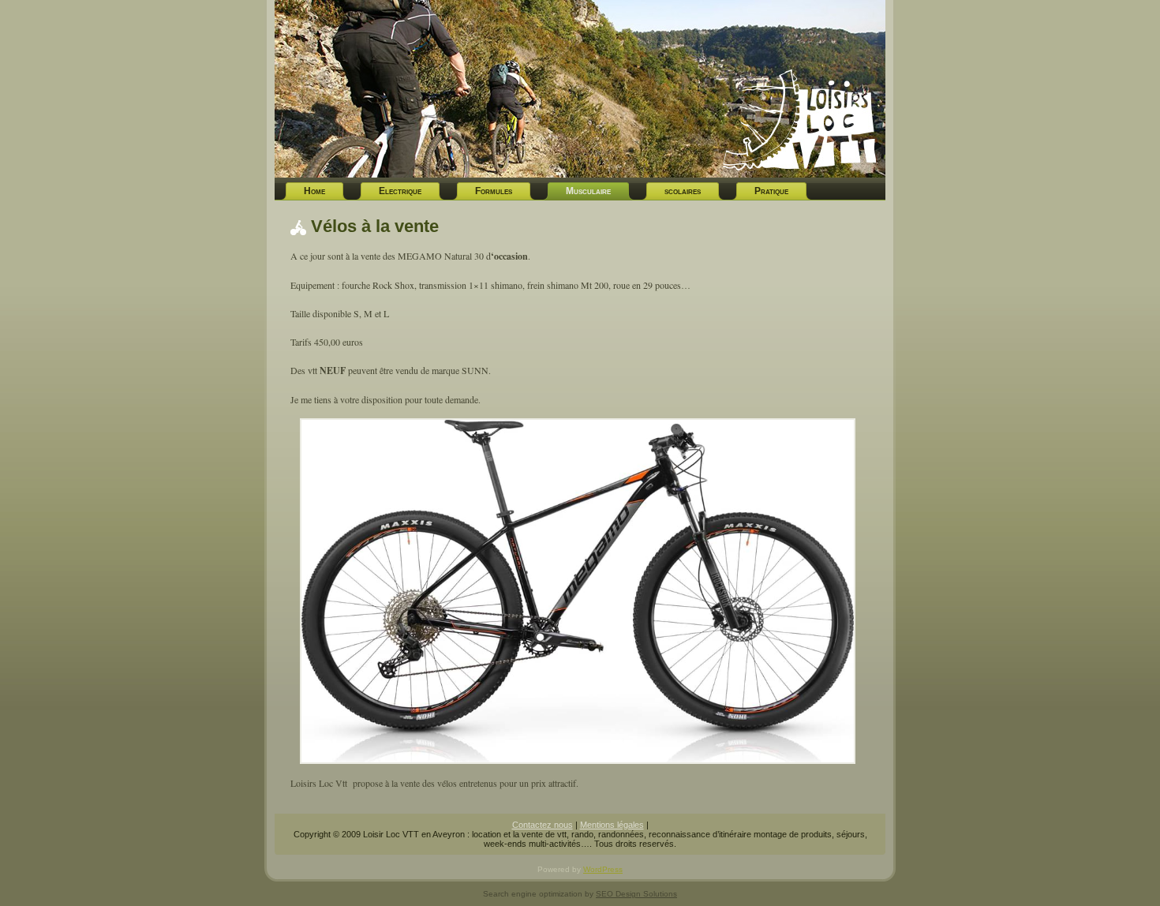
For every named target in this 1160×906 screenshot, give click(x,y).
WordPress (603, 869)
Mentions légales (612, 824)
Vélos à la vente (375, 226)
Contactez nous (542, 824)
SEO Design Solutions (636, 893)
